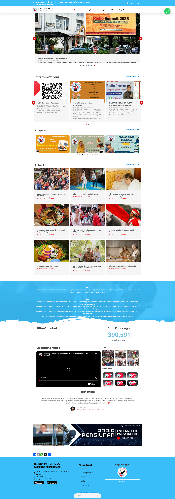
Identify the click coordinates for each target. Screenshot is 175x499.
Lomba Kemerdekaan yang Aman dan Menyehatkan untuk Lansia (87, 267)
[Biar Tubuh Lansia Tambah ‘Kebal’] (87, 179)
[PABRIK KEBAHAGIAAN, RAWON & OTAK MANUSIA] (51, 179)
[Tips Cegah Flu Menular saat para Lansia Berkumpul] (123, 179)
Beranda (77, 10)
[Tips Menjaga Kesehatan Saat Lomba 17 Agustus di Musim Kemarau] (87, 215)
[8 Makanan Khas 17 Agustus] (51, 251)
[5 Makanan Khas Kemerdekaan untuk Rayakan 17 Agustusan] (51, 215)
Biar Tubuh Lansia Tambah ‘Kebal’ (86, 194)
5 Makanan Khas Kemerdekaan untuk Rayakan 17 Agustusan (51, 231)
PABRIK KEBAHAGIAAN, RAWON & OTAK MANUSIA (51, 195)
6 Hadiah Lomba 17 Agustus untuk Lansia (121, 231)
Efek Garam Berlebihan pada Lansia (122, 266)
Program (103, 10)
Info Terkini (55, 60)
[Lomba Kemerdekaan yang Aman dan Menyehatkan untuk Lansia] (87, 251)
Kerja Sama (123, 10)
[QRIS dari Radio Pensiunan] (87, 32)
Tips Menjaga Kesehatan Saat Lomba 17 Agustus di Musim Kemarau (87, 231)
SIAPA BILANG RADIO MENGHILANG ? (81, 104)
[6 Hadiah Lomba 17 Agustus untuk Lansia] (123, 215)
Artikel (113, 10)
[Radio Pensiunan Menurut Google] (123, 92)
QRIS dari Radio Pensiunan (49, 58)
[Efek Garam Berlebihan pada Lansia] (123, 251)
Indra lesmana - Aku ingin (87, 492)
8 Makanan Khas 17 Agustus (47, 266)
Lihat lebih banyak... (133, 76)
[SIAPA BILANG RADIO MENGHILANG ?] (87, 92)
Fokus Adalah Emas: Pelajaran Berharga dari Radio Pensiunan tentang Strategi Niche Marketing (50, 106)
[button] (127, 3)
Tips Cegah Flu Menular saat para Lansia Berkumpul (121, 195)
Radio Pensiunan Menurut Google (120, 104)
